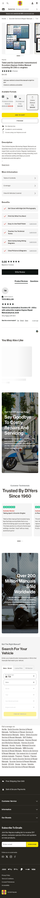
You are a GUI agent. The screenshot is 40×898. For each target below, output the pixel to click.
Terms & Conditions (8, 878)
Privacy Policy (6, 875)
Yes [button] (18, 320)
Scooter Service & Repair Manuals (20, 19)
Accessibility (5, 885)
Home (4, 19)
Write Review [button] (20, 272)
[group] (20, 262)
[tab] (21, 281)
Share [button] (26, 320)
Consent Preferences (8, 882)
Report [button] (22, 320)
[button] (20, 71)
